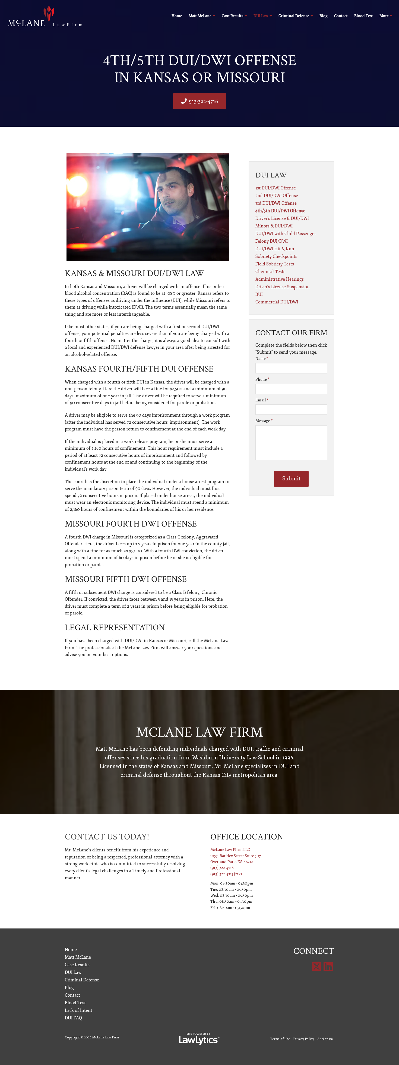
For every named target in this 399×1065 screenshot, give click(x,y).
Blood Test (363, 16)
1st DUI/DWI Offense (275, 188)
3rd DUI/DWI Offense (276, 203)
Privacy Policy (303, 1039)
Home (177, 16)
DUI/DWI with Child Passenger (285, 233)
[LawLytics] (199, 1039)
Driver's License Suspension (282, 287)
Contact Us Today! (107, 836)
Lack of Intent (78, 1010)
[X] (316, 967)
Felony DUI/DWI (271, 241)
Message (264, 421)
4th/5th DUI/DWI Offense (280, 211)
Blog (323, 16)
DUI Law (261, 16)
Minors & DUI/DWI (274, 226)
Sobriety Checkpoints (276, 256)
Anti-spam (325, 1039)
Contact (341, 16)
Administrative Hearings (279, 279)
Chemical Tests (270, 271)
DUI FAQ (73, 1018)
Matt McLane (200, 16)
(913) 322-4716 (222, 868)
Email (261, 400)
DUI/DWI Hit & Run (274, 249)
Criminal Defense (293, 16)
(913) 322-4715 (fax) (226, 874)
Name (261, 358)
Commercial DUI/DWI (276, 302)
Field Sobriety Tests (274, 264)
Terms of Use (280, 1039)
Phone (262, 379)
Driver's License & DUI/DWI (282, 218)
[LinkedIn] (328, 967)
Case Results (232, 16)
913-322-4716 (203, 101)
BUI (259, 294)
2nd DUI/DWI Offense (276, 195)
